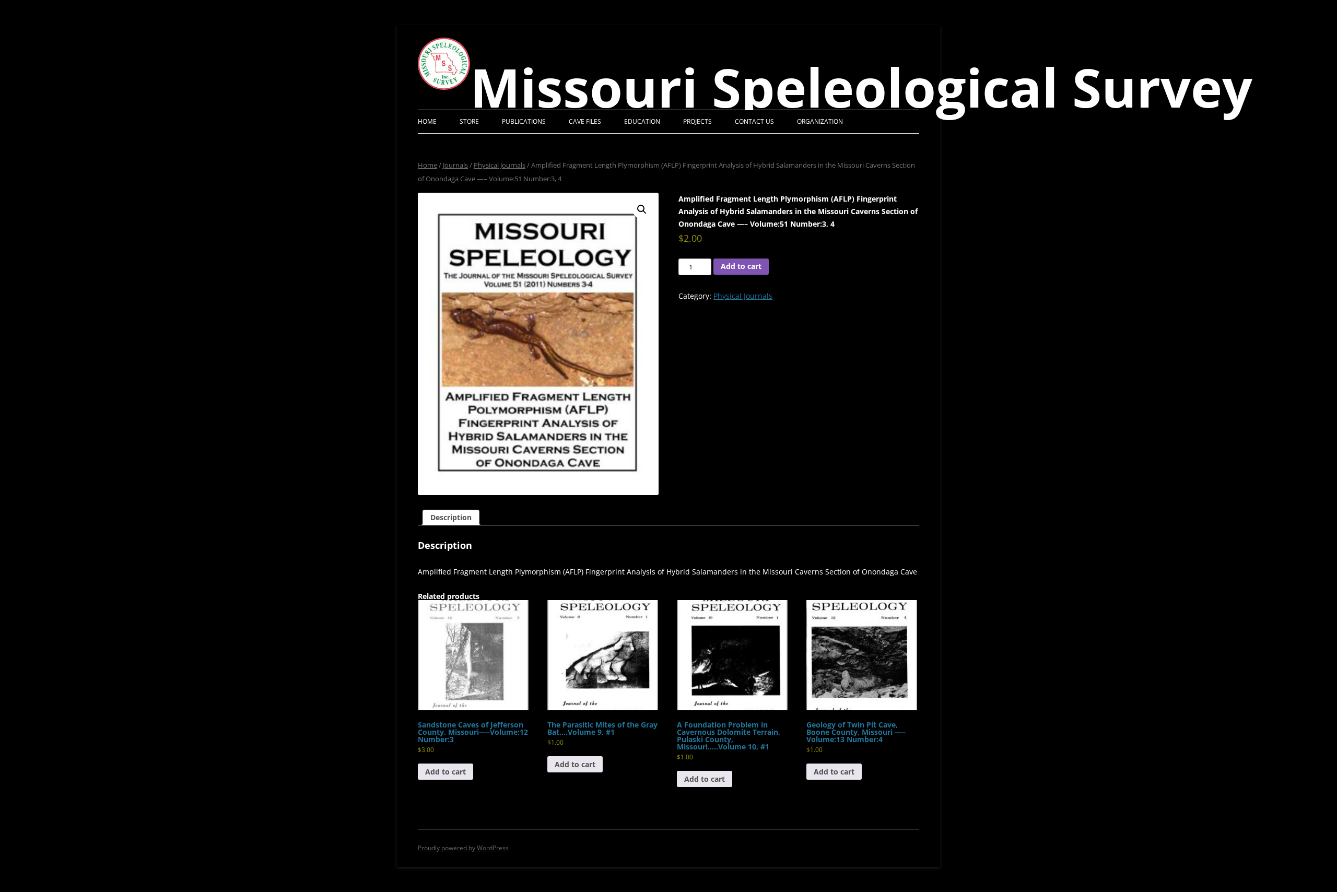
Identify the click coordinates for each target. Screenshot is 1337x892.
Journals (455, 165)
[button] (641, 209)
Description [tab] (451, 517)
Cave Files (585, 121)
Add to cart (741, 266)
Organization (820, 121)
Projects (697, 121)
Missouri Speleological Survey (861, 87)
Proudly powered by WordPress (463, 847)
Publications (524, 121)
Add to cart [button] (445, 772)
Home (427, 121)
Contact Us (754, 121)
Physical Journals (499, 165)
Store (469, 121)
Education (642, 121)
